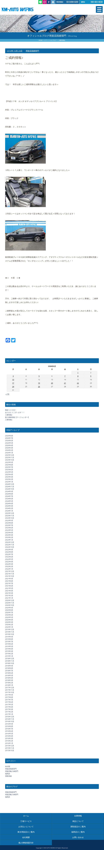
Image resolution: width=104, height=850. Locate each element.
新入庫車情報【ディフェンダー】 (17, 417)
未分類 (7, 766)
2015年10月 (9, 750)
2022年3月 (9, 564)
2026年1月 (9, 453)
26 (39, 386)
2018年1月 (9, 685)
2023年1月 (9, 540)
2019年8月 (9, 639)
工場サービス (26, 821)
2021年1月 (9, 598)
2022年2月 (9, 566)
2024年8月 (9, 494)
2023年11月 (9, 515)
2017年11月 (9, 690)
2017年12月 (9, 687)
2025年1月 (9, 482)
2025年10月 (9, 460)
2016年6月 (9, 731)
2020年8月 (9, 610)
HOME (41, 40)
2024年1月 (9, 511)
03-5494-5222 (72, 2)
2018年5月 (9, 675)
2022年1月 (9, 569)
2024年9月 (9, 491)
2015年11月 (9, 748)
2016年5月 (9, 733)
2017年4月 (9, 707)
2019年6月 (9, 644)
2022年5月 (9, 559)
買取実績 (8, 776)
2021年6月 (9, 586)
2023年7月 (9, 525)
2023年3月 (9, 535)
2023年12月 (9, 513)
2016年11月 (9, 719)
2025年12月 (9, 455)
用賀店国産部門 (32, 51)
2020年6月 (9, 615)
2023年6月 (9, 528)
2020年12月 (9, 600)
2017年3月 (9, 709)
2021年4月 (9, 591)
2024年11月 (9, 486)
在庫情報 (78, 815)
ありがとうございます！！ (15, 412)
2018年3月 (9, 680)
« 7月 (7, 394)
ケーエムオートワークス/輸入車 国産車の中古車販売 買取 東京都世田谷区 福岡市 (26, 9)
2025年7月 (9, 467)
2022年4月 (9, 561)
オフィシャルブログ (50, 40)
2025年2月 (9, 479)
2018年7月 (9, 670)
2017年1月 (9, 714)
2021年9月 (9, 578)
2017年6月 (9, 702)
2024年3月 (9, 506)
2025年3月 (9, 477)
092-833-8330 (97, 2)
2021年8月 (9, 581)
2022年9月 (9, 549)
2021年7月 (9, 583)
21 (65, 383)
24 (13, 386)
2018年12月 (9, 658)
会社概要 (26, 837)
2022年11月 (9, 545)
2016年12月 (9, 716)
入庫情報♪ (8, 415)
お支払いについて (26, 826)
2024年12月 (9, 484)
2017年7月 (9, 700)
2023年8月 (9, 523)
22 (78, 383)
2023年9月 (9, 520)
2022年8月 (9, 552)
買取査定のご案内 (78, 826)
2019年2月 (9, 654)
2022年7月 (9, 554)
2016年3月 (9, 738)
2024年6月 (9, 499)
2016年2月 (9, 741)
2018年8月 (9, 668)
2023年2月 (9, 537)
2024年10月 (9, 489)
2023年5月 (9, 530)
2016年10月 (9, 721)
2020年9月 (9, 607)
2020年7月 (9, 612)
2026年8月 (9, 436)
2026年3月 (9, 448)
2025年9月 (9, 462)
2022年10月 (9, 547)
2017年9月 (9, 695)
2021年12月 (9, 571)
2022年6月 (9, 557)
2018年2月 (9, 683)
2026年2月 (9, 450)
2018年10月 (9, 663)
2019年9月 (9, 637)
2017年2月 (9, 712)
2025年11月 (9, 457)
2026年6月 (9, 440)
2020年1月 (9, 627)
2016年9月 (9, 724)
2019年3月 (9, 651)
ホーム (26, 815)
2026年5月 (9, 443)
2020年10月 (9, 605)
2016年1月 (9, 743)
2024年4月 (9, 503)
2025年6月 (9, 469)
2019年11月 (9, 632)
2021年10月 (9, 576)
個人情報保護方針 (26, 842)
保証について (78, 821)
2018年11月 (9, 661)
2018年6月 (9, 673)
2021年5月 (9, 588)
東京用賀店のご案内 (26, 832)
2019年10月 (9, 634)
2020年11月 (9, 603)
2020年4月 (9, 620)
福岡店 (7, 774)
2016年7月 (9, 729)
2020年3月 (9, 622)
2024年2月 (9, 508)
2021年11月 (9, 574)
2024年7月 (9, 496)
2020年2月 (9, 624)
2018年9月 (9, 666)
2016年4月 (9, 736)
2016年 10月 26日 (14, 51)
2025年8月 (9, 465)
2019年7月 (9, 641)
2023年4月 (9, 532)
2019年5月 (9, 646)
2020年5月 (9, 617)
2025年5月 (9, 472)
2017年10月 (9, 692)
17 (13, 383)
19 (39, 383)
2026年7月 (9, 438)
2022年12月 (9, 542)
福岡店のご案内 (78, 832)
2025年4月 (9, 474)
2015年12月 (9, 746)
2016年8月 (9, 726)
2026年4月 (9, 445)
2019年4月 (9, 649)
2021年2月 (9, 595)
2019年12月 (9, 629)
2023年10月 (9, 518)
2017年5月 (9, 704)
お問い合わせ (78, 837)
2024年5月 (9, 501)
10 (13, 379)
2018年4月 (9, 678)
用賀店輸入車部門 (11, 771)
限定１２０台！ (11, 410)
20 (52, 383)
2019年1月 (9, 656)
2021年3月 (9, 593)
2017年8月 (9, 697)
